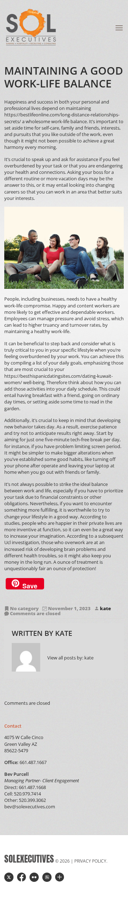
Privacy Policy (90, 861)
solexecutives (29, 858)
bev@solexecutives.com (29, 806)
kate (105, 609)
